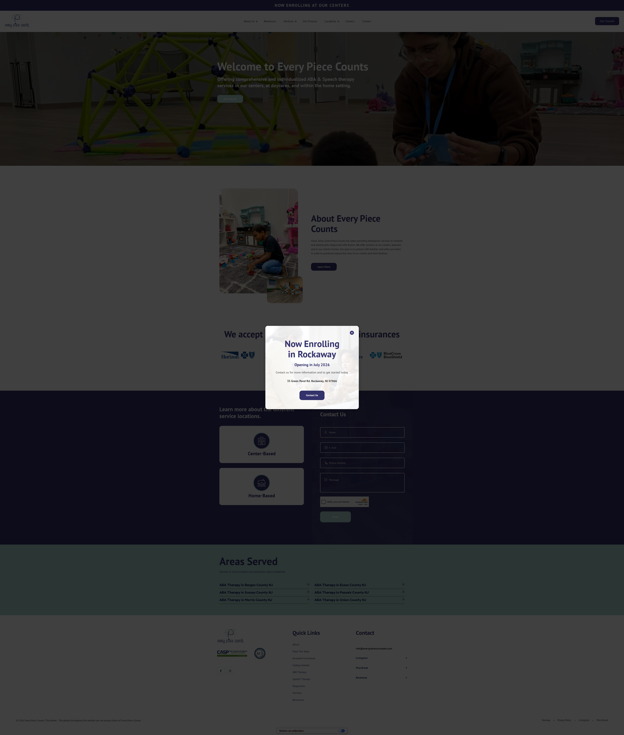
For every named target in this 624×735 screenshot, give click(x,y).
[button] (352, 333)
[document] (312, 367)
